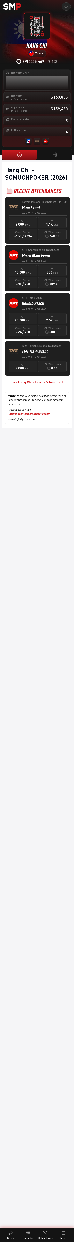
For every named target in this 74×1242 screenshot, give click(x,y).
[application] (37, 81)
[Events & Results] (54, 155)
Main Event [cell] (31, 207)
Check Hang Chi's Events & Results (34, 382)
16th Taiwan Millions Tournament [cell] (42, 345)
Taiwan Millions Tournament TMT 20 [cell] (44, 201)
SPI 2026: (33, 61)
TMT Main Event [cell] (35, 351)
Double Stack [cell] (33, 303)
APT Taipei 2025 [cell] (32, 297)
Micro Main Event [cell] (36, 255)
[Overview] (19, 155)
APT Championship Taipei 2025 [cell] (40, 249)
